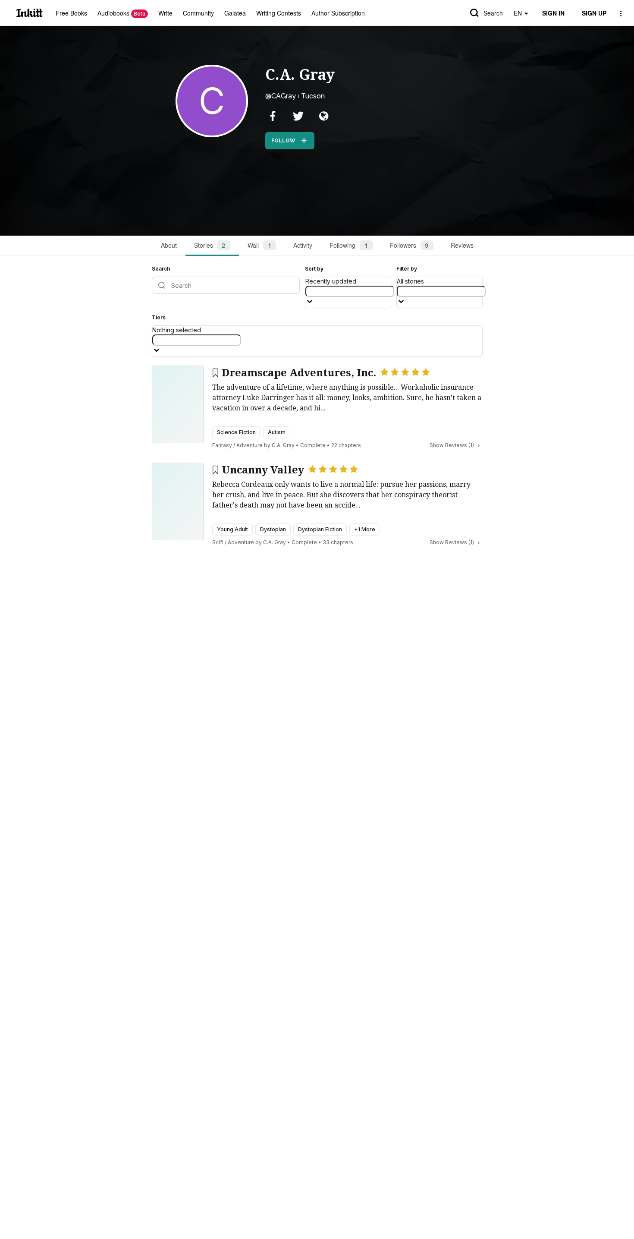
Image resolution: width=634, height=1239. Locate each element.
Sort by (314, 268)
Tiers (159, 317)
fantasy (222, 445)
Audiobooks (121, 13)
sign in (553, 13)
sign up (594, 13)
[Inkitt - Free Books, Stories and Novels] (29, 13)
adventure (249, 445)
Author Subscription (338, 13)
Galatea (235, 13)
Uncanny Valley (263, 470)
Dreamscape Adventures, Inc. (299, 373)
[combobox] (349, 291)
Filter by (406, 268)
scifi (217, 542)
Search (493, 13)
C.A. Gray (300, 74)
